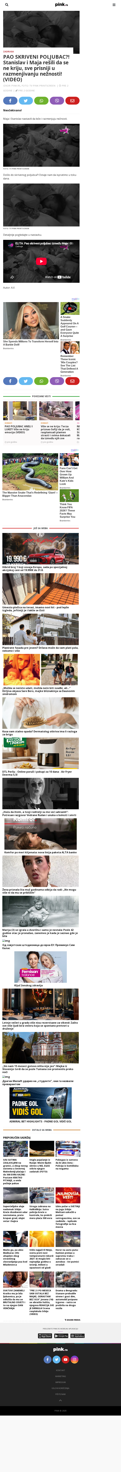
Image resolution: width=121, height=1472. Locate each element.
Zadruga (8, 51)
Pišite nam (60, 1394)
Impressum (60, 1382)
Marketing (60, 1376)
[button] (7, 416)
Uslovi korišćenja (60, 1388)
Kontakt (60, 1370)
